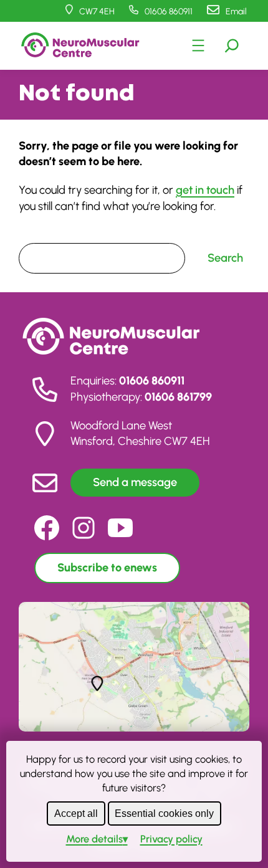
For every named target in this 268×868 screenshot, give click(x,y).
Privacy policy (171, 838)
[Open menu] (198, 45)
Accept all (76, 813)
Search (34, 235)
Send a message (135, 482)
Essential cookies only (164, 813)
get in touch (205, 190)
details (94, 838)
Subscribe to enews (107, 568)
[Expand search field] (231, 45)
